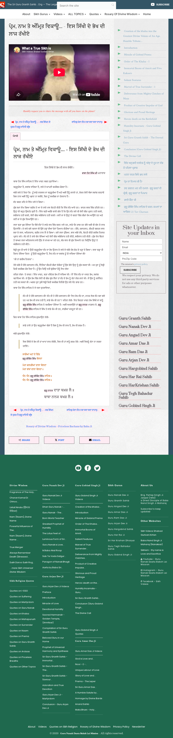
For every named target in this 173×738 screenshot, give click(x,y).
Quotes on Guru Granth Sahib (22, 644)
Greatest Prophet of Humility (53, 525)
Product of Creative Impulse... (85, 565)
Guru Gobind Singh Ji (87, 485)
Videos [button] (58, 14)
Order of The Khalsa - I (136, 61)
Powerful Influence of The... (21, 528)
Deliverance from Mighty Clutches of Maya (143, 96)
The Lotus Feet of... (52, 533)
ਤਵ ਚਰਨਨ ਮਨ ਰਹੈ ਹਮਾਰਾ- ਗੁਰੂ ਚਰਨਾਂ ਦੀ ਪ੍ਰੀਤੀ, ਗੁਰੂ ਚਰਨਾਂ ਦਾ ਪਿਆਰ (142, 191)
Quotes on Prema (19, 636)
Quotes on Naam (19, 630)
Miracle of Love (50, 603)
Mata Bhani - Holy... (85, 709)
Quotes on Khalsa (19, 613)
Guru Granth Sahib (118, 500)
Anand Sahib (82, 704)
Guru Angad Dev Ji (118, 506)
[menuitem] (141, 317)
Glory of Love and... (85, 675)
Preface (46, 592)
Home (147, 14)
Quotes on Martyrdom (22, 602)
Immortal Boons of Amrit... (85, 531)
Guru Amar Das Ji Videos (88, 651)
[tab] (15, 136)
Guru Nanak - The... (52, 512)
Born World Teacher (53, 518)
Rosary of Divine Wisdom (95, 726)
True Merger (16, 547)
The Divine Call (132, 156)
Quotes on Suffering (20, 596)
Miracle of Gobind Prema (137, 54)
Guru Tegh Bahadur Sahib (119, 547)
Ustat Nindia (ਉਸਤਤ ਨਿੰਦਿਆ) (20, 509)
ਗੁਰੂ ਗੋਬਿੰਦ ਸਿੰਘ (29, 305)
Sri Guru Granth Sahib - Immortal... (54, 658)
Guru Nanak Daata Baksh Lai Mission (79, 733)
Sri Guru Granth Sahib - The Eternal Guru (143, 140)
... (21, 570)
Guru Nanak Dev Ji (53, 485)
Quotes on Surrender (21, 624)
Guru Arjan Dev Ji (53, 576)
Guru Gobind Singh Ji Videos (86, 497)
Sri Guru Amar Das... (85, 687)
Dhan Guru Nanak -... (53, 506)
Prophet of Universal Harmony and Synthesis (55, 649)
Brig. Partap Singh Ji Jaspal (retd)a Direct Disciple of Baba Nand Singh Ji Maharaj (154, 499)
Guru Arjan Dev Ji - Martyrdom (52, 696)
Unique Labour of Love (87, 670)
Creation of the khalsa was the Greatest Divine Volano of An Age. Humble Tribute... (141, 36)
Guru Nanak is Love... (53, 544)
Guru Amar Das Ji (85, 641)
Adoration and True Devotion (53, 687)
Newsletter (138, 726)
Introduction (130, 48)
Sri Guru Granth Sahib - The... (54, 668)
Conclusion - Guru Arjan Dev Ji (55, 706)
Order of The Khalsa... (86, 523)
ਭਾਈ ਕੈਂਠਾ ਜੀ (130, 200)
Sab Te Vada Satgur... (54, 556)
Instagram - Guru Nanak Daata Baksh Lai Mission (154, 573)
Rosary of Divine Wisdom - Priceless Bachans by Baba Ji (59, 426)
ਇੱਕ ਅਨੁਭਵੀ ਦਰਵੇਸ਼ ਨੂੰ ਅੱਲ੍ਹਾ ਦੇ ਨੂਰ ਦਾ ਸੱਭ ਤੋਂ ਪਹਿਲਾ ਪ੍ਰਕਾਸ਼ (143, 165)
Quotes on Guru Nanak (22, 607)
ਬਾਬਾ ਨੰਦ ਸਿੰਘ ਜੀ (89, 173)
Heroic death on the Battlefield (140, 119)
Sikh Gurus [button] (41, 14)
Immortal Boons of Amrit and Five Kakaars (142, 71)
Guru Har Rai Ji (116, 535)
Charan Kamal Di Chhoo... (19, 499)
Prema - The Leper (85, 681)
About (26, 14)
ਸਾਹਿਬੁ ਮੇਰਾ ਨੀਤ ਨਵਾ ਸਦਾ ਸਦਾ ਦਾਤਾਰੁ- (88, 122)
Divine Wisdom (19, 485)
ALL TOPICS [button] (76, 14)
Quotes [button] (94, 14)
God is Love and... (84, 658)
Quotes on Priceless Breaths (21, 659)
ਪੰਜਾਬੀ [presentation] (15, 136)
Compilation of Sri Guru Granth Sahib (55, 630)
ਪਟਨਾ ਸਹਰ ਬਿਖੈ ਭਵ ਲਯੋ (135, 175)
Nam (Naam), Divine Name (21, 518)
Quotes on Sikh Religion (63, 726)
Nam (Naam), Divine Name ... (21, 537)
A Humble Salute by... (86, 692)
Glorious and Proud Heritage (139, 112)
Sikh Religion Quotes (22, 580)
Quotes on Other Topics (23, 666)
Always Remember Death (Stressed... (20, 554)
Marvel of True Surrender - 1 (139, 87)
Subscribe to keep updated (151, 510)
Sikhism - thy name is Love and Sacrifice (152, 552)
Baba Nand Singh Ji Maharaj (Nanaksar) (152, 542)
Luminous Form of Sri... (54, 539)
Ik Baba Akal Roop (52, 550)
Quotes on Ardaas (20, 651)
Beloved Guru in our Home (53, 639)
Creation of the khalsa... (88, 506)
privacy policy (140, 264)
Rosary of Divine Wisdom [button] (121, 14)
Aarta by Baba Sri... (52, 567)
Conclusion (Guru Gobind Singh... (89, 605)
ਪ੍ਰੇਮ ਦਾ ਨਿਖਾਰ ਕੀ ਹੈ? (133, 181)
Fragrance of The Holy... (22, 492)
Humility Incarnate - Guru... (85, 590)
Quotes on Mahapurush (22, 619)
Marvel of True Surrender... (83, 546)
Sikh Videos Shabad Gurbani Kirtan (152, 533)
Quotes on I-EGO (19, 590)
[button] (24, 440)
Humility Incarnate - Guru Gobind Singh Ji (142, 128)
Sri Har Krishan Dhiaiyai (121, 540)
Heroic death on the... (86, 582)
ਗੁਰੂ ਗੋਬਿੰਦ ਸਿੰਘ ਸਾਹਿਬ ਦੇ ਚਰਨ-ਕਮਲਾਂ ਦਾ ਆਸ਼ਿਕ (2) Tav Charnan (142, 209)
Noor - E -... (81, 664)
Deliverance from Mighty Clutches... (88, 556)
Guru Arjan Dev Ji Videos (55, 586)
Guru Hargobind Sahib (120, 529)
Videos (42, 726)
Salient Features (132, 80)
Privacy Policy (121, 726)
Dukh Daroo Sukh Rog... (22, 562)
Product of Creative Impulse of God (143, 105)
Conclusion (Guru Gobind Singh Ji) (142, 149)
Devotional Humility (52, 609)
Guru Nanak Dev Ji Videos (52, 497)
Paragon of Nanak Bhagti (56, 561)
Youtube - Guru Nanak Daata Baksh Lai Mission (154, 562)
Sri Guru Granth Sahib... (87, 598)
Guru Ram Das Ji (117, 518)
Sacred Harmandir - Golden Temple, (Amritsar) (53, 618)
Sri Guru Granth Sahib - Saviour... (54, 677)
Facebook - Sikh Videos (151, 582)
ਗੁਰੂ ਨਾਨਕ (83, 305)
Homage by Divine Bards (88, 698)
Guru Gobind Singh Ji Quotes (86, 632)
